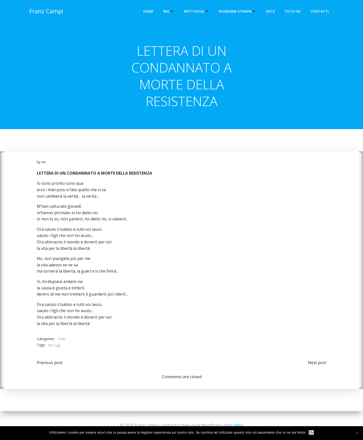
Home (148, 11)
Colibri (237, 425)
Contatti (319, 11)
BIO (166, 11)
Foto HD (293, 11)
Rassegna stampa (235, 11)
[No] (356, 433)
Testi (61, 338)
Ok (311, 432)
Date (270, 11)
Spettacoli (194, 11)
